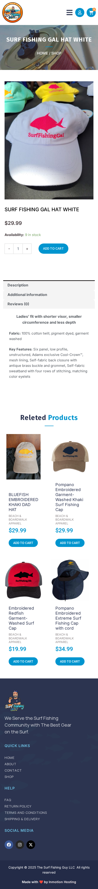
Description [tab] (18, 285)
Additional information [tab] (27, 294)
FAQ (8, 800)
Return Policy (18, 806)
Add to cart (53, 248)
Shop (9, 777)
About (10, 764)
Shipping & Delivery (22, 819)
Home (10, 758)
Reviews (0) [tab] (18, 304)
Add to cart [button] (23, 543)
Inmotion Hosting (62, 882)
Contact (13, 770)
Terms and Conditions (26, 813)
